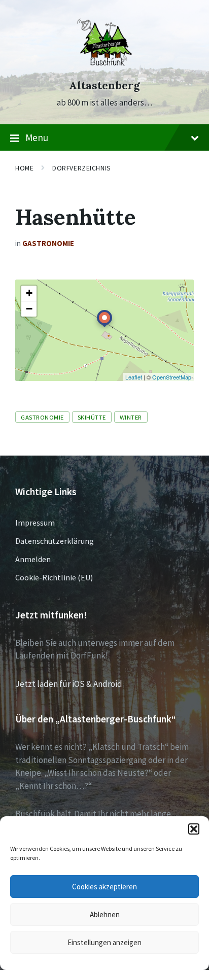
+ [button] (29, 293)
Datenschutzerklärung (54, 541)
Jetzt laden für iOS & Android (68, 683)
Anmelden (33, 559)
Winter (131, 417)
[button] (194, 829)
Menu (36, 137)
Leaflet (133, 377)
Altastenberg (104, 85)
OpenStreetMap (171, 377)
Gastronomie (48, 243)
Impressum (35, 522)
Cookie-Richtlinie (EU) (54, 577)
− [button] (29, 308)
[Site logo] (104, 67)
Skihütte (92, 417)
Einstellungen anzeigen (104, 942)
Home (24, 167)
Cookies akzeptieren (104, 886)
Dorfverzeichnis (81, 167)
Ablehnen (105, 914)
